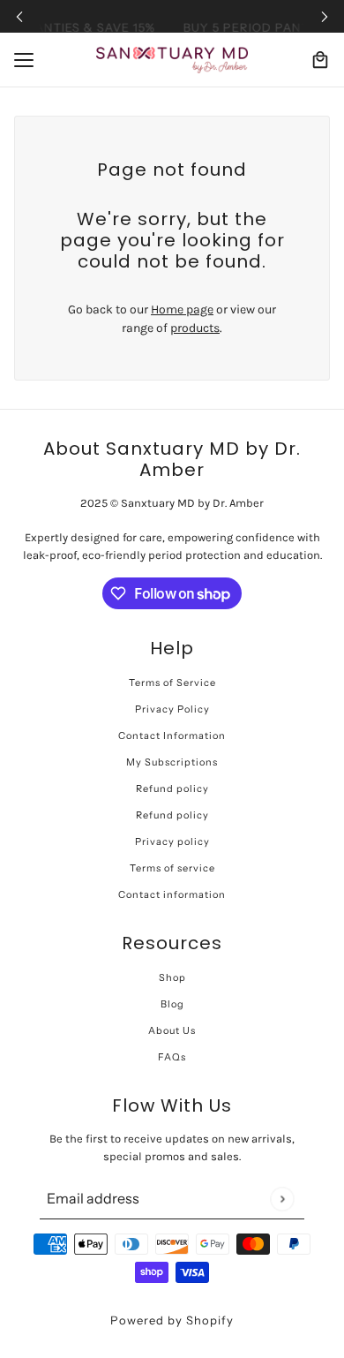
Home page (182, 309)
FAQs (172, 1057)
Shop (172, 977)
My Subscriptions (172, 762)
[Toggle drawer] (24, 60)
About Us (172, 1030)
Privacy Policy (172, 709)
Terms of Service (172, 682)
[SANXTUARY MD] (172, 60)
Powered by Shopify (172, 1320)
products (195, 328)
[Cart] (320, 60)
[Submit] (282, 1199)
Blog (172, 1004)
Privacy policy (172, 841)
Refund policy (172, 788)
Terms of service (172, 868)
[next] (324, 16)
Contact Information (172, 735)
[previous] (19, 16)
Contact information (172, 894)
